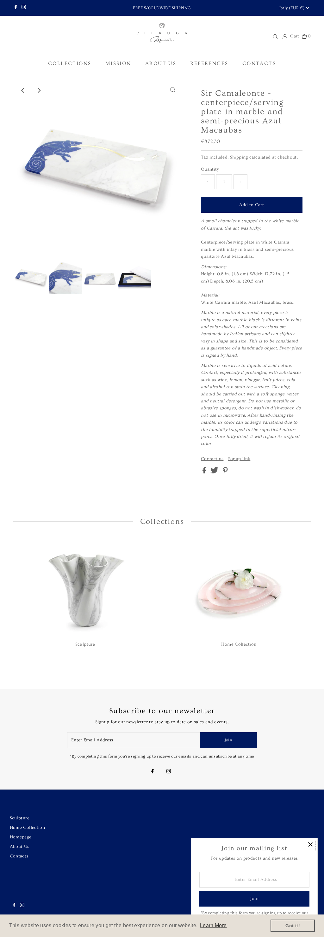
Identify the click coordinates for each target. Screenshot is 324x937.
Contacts (19, 856)
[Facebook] (16, 8)
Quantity (210, 169)
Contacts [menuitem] (259, 63)
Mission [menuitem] (118, 63)
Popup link (239, 459)
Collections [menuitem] (69, 63)
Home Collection (27, 827)
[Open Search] (275, 36)
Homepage (21, 837)
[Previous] (23, 90)
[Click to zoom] (173, 90)
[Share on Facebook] (204, 472)
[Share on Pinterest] (225, 472)
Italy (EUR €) (292, 8)
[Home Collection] (239, 587)
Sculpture (19, 818)
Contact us (212, 459)
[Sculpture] (85, 587)
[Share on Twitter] (215, 472)
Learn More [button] (213, 925)
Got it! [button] (292, 925)
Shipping (239, 157)
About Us (19, 846)
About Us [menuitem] (160, 63)
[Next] (39, 90)
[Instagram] (24, 8)
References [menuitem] (209, 63)
